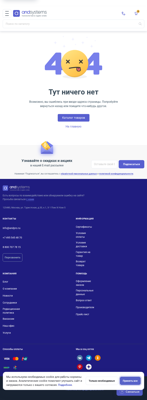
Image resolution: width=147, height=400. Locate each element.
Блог (5, 281)
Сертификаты (84, 226)
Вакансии (8, 318)
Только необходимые (102, 380)
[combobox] (73, 24)
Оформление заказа (83, 283)
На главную (73, 126)
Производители (85, 307)
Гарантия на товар (83, 254)
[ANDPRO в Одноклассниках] (98, 358)
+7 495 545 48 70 (12, 237)
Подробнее (65, 385)
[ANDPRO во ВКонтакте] (80, 358)
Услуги (7, 332)
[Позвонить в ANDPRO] (123, 13)
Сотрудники (10, 302)
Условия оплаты (81, 235)
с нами (30, 199)
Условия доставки (81, 244)
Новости (8, 295)
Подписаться (131, 164)
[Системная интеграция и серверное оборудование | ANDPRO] (64, 14)
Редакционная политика (11, 310)
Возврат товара (81, 263)
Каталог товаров (73, 117)
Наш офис (8, 325)
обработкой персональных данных (79, 173)
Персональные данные (84, 292)
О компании (10, 288)
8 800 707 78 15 (12, 247)
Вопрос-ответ (84, 300)
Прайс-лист (82, 314)
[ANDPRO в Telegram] (89, 358)
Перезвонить (12, 257)
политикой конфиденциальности (116, 173)
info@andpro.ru (11, 228)
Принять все (130, 380)
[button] (7, 13)
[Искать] (140, 24)
